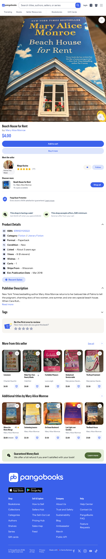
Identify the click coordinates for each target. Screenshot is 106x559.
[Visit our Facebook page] (73, 551)
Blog (58, 520)
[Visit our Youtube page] (90, 551)
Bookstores (57, 12)
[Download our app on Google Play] (34, 490)
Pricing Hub (38, 520)
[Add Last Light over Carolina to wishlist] (79, 406)
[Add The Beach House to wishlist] (100, 406)
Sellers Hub (38, 509)
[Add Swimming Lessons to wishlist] (38, 406)
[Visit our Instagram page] (85, 551)
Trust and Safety (64, 509)
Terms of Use (32, 551)
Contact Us (86, 509)
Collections (14, 509)
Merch (59, 531)
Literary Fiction (36, 235)
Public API (61, 537)
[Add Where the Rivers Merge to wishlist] (17, 406)
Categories (14, 515)
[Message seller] (87, 167)
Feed (34, 531)
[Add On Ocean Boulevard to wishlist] (58, 406)
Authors (12, 520)
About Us (61, 504)
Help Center (86, 504)
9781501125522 (22, 230)
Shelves (12, 526)
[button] (53, 225)
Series (11, 531)
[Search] (78, 5)
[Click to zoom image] (53, 69)
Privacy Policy (42, 551)
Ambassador (62, 526)
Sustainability (63, 515)
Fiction (22, 235)
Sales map (37, 526)
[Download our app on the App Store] (16, 490)
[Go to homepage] (9, 5)
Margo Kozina (22, 165)
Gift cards (13, 537)
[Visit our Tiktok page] (96, 551)
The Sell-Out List (41, 515)
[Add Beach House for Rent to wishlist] (102, 20)
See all (91, 343)
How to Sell (38, 504)
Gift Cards (72, 12)
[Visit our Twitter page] (79, 551)
